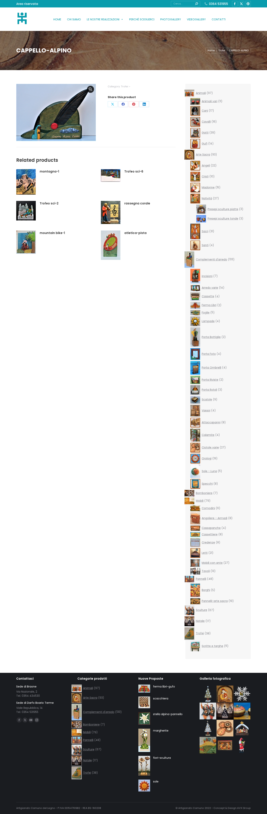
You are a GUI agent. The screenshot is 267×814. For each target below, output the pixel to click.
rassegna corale (137, 203)
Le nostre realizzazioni (103, 19)
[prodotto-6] (242, 728)
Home (57, 19)
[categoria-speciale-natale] (225, 711)
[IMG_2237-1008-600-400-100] (225, 728)
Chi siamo (74, 19)
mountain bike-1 (52, 233)
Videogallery (196, 19)
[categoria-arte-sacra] (225, 694)
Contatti (219, 19)
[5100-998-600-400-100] (242, 711)
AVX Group (244, 808)
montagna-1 (49, 171)
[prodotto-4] (242, 745)
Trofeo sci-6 (133, 171)
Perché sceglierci (141, 19)
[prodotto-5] (225, 745)
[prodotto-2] (208, 694)
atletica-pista (135, 233)
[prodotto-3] (208, 728)
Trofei (124, 86)
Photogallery (170, 19)
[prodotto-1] (242, 694)
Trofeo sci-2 (49, 203)
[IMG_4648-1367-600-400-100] (208, 711)
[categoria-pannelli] (208, 745)
